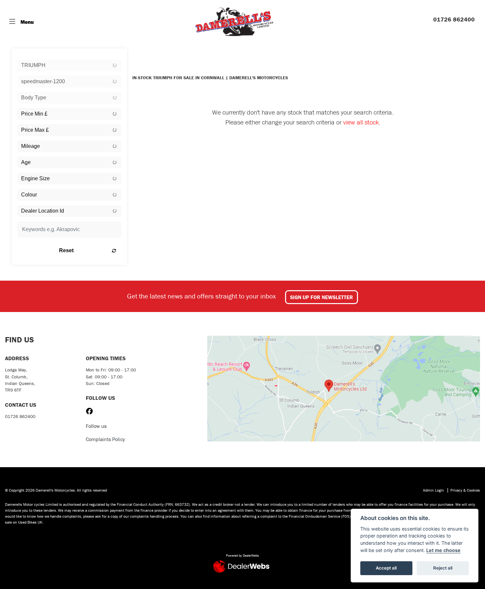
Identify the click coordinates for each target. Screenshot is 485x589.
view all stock (361, 122)
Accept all (386, 568)
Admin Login (433, 490)
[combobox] (69, 65)
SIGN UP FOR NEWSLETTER (321, 297)
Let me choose (443, 550)
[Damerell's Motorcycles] (234, 22)
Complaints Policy (105, 439)
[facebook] (91, 411)
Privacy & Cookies (465, 490)
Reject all (442, 568)
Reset (66, 250)
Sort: (142, 55)
